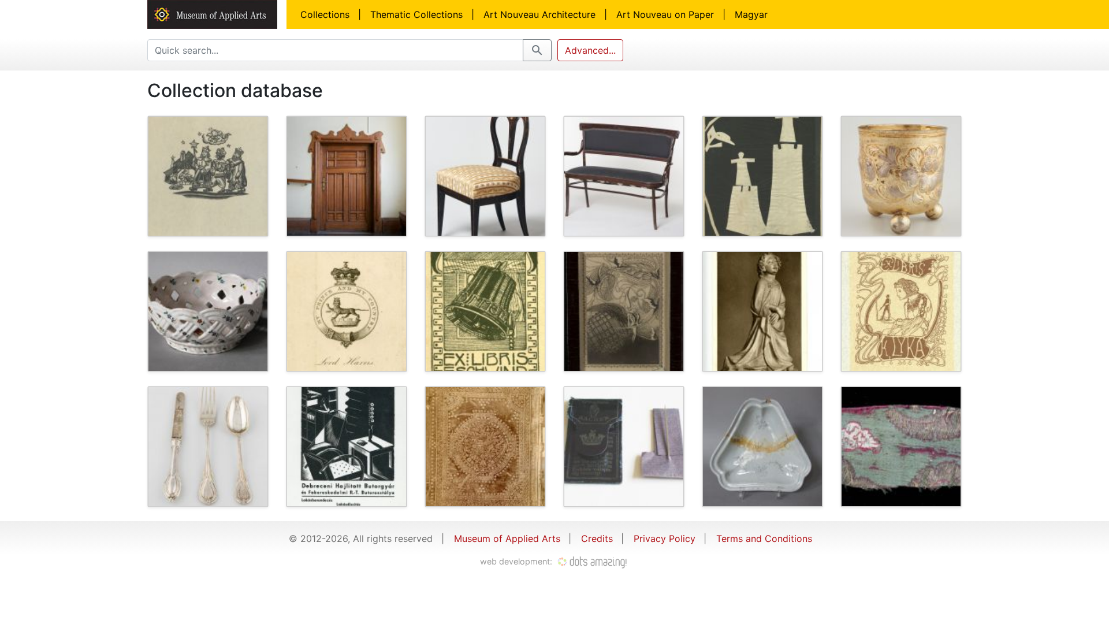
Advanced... (590, 50)
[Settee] (624, 176)
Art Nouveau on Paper (665, 14)
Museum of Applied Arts (507, 538)
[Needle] (624, 447)
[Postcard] (762, 311)
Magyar (751, 14)
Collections (324, 14)
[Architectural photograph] (346, 176)
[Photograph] (485, 447)
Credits (597, 538)
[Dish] (762, 447)
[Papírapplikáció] (762, 176)
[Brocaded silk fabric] (901, 447)
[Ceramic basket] (208, 311)
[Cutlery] (208, 447)
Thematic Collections (416, 14)
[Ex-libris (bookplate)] (208, 176)
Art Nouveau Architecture (539, 14)
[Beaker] (901, 176)
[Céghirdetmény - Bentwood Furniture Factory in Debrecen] (346, 447)
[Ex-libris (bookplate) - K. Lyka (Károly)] (901, 311)
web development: (517, 561)
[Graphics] (624, 311)
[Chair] (485, 176)
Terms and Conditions (764, 538)
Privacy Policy (664, 538)
